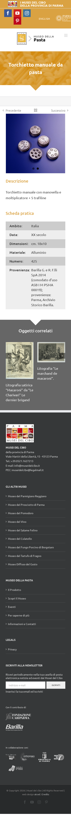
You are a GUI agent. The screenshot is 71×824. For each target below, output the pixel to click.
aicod (37, 794)
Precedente (13, 110)
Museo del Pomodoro (20, 513)
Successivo (58, 110)
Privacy (12, 649)
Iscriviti (56, 685)
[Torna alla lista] (35, 110)
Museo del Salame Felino (22, 530)
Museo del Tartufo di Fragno (24, 555)
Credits (45, 794)
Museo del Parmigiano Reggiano (27, 496)
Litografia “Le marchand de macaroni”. (47, 373)
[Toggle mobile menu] (66, 35)
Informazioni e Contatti (22, 624)
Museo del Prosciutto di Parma (26, 504)
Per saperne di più (18, 615)
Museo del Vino (17, 521)
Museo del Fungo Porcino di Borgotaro (31, 547)
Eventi (12, 606)
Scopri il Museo (17, 598)
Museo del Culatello (20, 538)
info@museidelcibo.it (27, 465)
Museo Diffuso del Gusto (22, 564)
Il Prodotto (14, 589)
